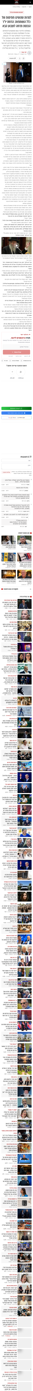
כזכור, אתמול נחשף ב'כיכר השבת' (22, 195)
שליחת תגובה (6, 472)
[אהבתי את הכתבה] (20, 371)
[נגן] (16, 245)
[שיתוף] (19, 58)
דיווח (7, 484)
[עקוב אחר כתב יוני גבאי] (20, 52)
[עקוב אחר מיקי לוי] (2, 361)
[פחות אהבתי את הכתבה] (12, 371)
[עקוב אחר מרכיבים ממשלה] (21, 361)
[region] (16, 245)
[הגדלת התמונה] (29, 64)
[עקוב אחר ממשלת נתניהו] (10, 361)
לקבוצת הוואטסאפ (15, 408)
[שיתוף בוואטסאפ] (23, 58)
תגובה (3, 484)
